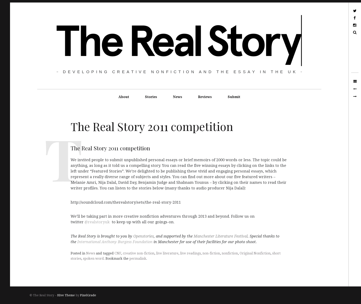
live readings (190, 253)
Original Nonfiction (255, 253)
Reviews (205, 97)
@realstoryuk (97, 222)
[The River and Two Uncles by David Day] (354, 89)
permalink (137, 259)
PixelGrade (88, 295)
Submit (234, 97)
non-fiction (211, 253)
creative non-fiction (138, 253)
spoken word (93, 259)
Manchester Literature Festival (221, 236)
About (123, 97)
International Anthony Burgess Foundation (114, 242)
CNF (117, 253)
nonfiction (230, 253)
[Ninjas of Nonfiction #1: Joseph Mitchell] (354, 96)
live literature (167, 253)
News (177, 97)
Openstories (143, 236)
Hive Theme (66, 295)
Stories (151, 97)
